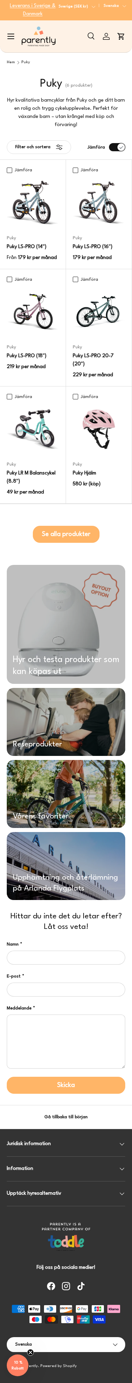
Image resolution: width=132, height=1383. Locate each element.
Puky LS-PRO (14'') (26, 246)
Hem (11, 62)
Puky (25, 62)
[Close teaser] (30, 1352)
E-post (14, 976)
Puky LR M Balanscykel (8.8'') (31, 477)
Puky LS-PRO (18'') (26, 356)
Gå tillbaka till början (66, 1117)
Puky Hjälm (84, 473)
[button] (121, 36)
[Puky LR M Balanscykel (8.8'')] (33, 429)
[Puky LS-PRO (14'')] (33, 203)
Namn (13, 944)
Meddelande (19, 1008)
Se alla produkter (66, 534)
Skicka (66, 1085)
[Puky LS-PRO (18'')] (33, 312)
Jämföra (96, 147)
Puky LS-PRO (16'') (92, 246)
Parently (30, 1366)
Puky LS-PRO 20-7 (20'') (93, 360)
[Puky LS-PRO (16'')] (99, 203)
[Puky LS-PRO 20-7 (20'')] (99, 312)
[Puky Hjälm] (99, 429)
